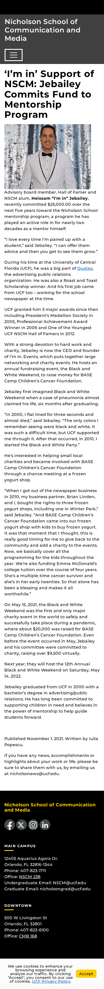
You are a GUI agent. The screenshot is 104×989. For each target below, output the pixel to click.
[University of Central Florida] (44, 7)
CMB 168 (28, 936)
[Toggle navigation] (14, 55)
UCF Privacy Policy (51, 981)
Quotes (84, 268)
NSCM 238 (29, 876)
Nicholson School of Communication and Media (43, 30)
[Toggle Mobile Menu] (98, 6)
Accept (86, 973)
